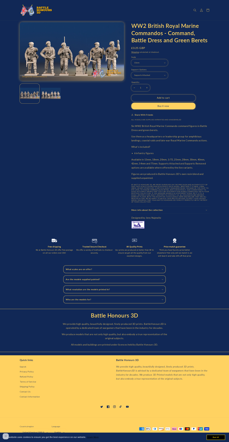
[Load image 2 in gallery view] (51, 93)
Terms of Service (28, 381)
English (58, 432)
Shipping (135, 52)
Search (23, 367)
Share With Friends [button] (144, 115)
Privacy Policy (27, 371)
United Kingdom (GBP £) (33, 432)
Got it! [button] (216, 437)
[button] (195, 10)
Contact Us (25, 391)
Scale (133, 57)
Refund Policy (26, 376)
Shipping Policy (27, 386)
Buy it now (163, 106)
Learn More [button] (93, 437)
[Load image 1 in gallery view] (29, 93)
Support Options (139, 69)
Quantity (135, 82)
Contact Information (30, 396)
